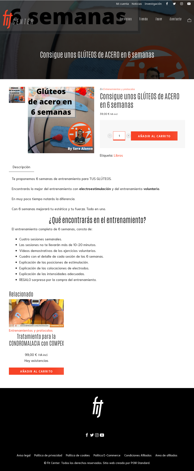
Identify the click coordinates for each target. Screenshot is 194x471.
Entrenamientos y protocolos (119, 89)
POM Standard (140, 463)
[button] (109, 135)
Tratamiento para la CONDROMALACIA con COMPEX (36, 339)
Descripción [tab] (21, 166)
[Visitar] (167, 3)
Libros (118, 155)
